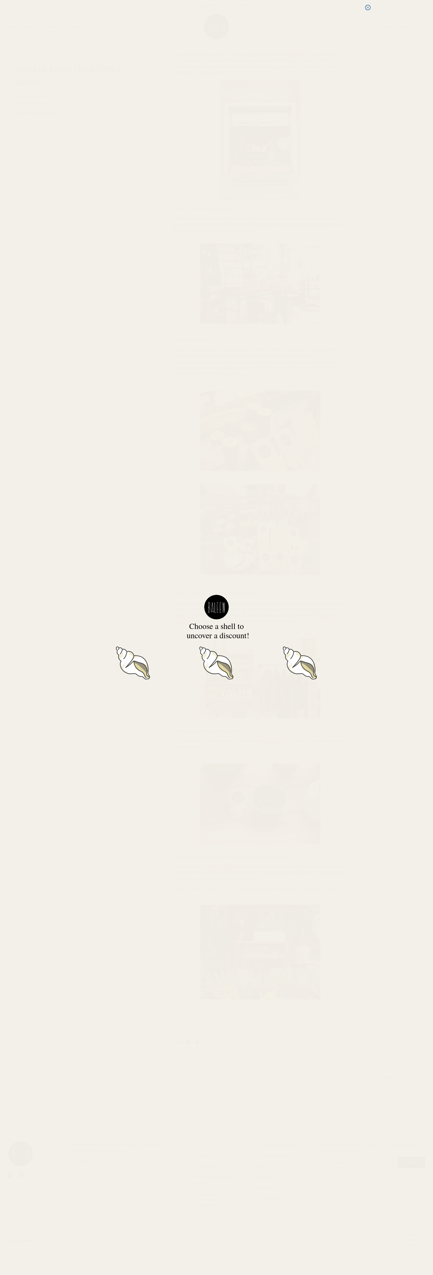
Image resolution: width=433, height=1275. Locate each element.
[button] (133, 661)
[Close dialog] (367, 7)
